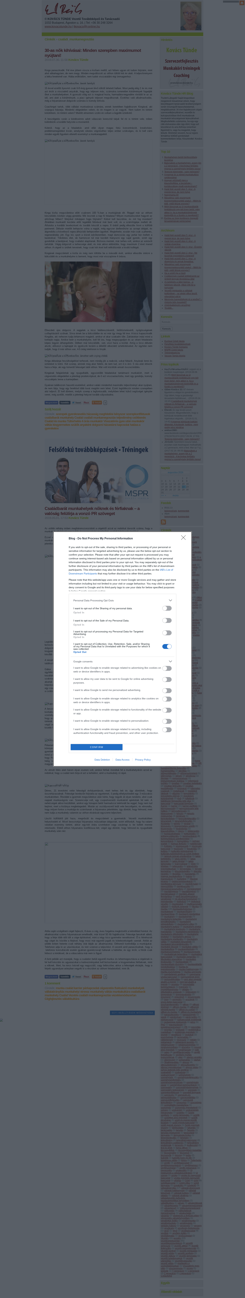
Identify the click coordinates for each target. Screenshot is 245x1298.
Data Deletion (102, 759)
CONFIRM (96, 747)
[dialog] (122, 649)
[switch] (167, 608)
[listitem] (122, 600)
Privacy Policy (143, 759)
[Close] (184, 538)
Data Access (122, 759)
